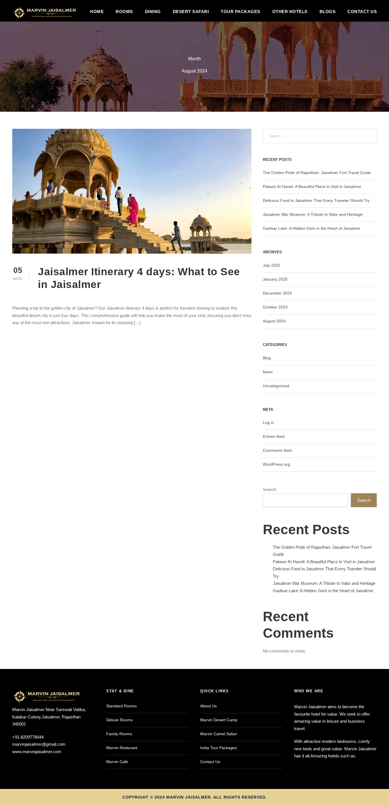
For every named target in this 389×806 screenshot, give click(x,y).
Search (269, 489)
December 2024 (277, 293)
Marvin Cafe (117, 761)
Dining (153, 11)
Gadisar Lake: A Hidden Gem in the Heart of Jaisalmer (312, 228)
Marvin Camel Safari (218, 734)
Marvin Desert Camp (219, 720)
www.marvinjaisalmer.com (36, 751)
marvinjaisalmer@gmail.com (38, 744)
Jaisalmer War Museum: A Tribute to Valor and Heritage (313, 214)
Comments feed (277, 450)
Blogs (328, 11)
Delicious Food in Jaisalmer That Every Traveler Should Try (316, 200)
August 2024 (274, 321)
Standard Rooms (121, 706)
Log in (268, 422)
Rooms (124, 11)
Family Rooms (119, 734)
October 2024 (275, 307)
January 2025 (275, 279)
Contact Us (362, 11)
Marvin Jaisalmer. (189, 797)
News (268, 372)
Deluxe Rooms (119, 720)
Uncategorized (276, 386)
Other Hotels (290, 11)
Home (97, 11)
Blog (267, 358)
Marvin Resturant (121, 747)
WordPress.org (276, 464)
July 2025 (271, 265)
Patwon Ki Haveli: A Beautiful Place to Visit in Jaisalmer (312, 186)
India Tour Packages (218, 747)
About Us (208, 706)
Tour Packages (240, 11)
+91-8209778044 (28, 737)
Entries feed (273, 436)
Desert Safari (191, 11)
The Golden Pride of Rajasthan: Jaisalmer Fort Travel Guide (317, 172)
